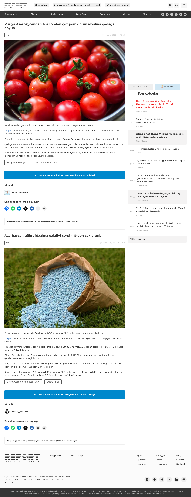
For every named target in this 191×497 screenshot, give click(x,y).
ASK (7, 35)
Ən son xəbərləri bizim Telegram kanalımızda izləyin (67, 175)
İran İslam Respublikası (46, 162)
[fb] (162, 14)
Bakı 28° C (169, 86)
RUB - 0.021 (142, 86)
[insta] (167, 14)
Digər (145, 14)
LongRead (141, 464)
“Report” (8, 130)
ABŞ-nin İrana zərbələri (118, 5)
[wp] (13, 208)
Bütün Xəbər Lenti (138, 239)
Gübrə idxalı (53, 381)
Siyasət (140, 455)
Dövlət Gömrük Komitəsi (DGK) (23, 381)
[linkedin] (180, 14)
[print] (38, 208)
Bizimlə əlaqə (77, 455)
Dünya (179, 455)
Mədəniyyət (161, 464)
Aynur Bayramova (19, 192)
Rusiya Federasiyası (17, 162)
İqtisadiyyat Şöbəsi (19, 411)
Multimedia (181, 464)
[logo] (15, 5)
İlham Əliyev (41, 5)
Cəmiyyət (160, 455)
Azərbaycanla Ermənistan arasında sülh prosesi (77, 5)
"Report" (8, 338)
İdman (159, 460)
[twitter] (176, 14)
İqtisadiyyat (142, 460)
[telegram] (171, 14)
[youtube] (185, 14)
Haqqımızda (55, 455)
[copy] (44, 208)
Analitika (180, 460)
